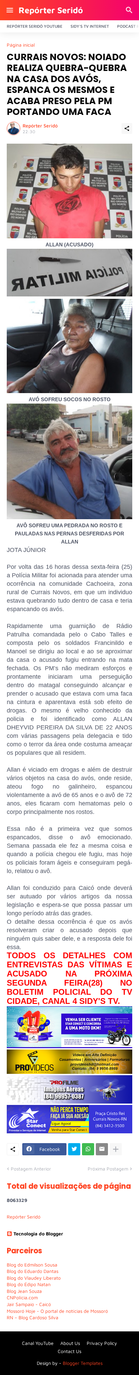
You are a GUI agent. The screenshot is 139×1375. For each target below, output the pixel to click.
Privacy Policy (102, 1343)
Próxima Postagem (108, 1169)
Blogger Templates (83, 1363)
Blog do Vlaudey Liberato (34, 1278)
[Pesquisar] (130, 10)
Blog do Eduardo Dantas (32, 1271)
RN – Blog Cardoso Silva (32, 1317)
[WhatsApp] (88, 1149)
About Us (70, 1343)
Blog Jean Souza (24, 1291)
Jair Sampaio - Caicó (29, 1304)
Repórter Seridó (51, 10)
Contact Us (69, 1351)
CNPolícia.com (22, 1297)
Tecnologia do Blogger (38, 1233)
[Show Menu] (9, 10)
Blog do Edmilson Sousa (32, 1265)
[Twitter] (74, 1149)
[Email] (102, 1149)
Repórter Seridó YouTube (34, 26)
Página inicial (21, 45)
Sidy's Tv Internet (90, 26)
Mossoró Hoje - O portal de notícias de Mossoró (57, 1311)
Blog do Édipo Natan (29, 1284)
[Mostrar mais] (116, 1149)
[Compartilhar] (126, 128)
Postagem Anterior (31, 1169)
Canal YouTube (38, 1343)
